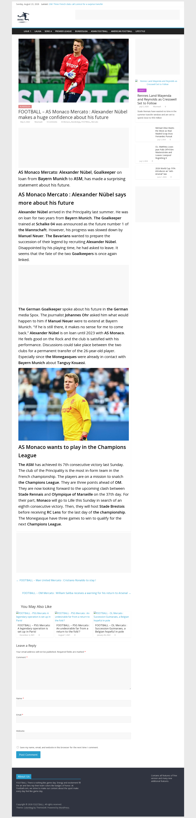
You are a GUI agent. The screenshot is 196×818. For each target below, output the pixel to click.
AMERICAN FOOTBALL (121, 31)
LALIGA (38, 31)
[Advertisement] (127, 15)
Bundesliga (75, 122)
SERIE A (48, 31)
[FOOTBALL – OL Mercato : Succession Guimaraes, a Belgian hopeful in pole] (112, 613)
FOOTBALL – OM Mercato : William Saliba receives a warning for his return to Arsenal (76, 593)
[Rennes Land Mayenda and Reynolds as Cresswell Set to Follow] (157, 81)
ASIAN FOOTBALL (99, 31)
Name (20, 698)
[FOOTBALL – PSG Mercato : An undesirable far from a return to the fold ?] (73, 613)
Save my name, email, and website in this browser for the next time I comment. (59, 747)
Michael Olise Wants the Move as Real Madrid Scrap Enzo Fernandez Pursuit (164, 132)
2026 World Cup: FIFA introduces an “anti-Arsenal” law (165, 171)
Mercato (94, 122)
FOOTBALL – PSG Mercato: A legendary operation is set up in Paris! (34, 628)
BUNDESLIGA (81, 31)
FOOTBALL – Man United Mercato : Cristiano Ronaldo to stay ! (56, 580)
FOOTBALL (85, 122)
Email (19, 714)
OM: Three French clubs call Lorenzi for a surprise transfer (76, 4)
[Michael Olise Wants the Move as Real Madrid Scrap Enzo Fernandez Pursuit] (144, 126)
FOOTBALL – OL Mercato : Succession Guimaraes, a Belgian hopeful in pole (111, 628)
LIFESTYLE (140, 31)
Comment (22, 657)
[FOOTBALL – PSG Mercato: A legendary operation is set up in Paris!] (35, 613)
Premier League (63, 31)
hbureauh (39, 122)
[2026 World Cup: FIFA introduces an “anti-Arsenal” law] (144, 167)
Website (20, 730)
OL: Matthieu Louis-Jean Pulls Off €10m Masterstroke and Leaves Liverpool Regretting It (164, 152)
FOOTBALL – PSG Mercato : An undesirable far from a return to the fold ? (73, 628)
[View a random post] (177, 31)
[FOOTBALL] (19, 31)
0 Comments (51, 122)
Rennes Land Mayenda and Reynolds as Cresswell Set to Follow (157, 99)
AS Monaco (65, 122)
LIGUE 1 (27, 31)
